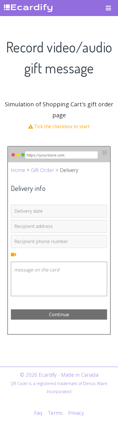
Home (18, 170)
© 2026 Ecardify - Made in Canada (59, 374)
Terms (55, 412)
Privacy (76, 412)
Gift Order (42, 170)
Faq (38, 412)
